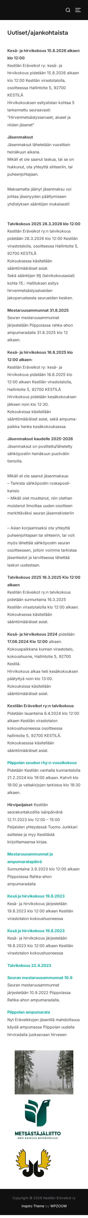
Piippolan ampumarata (28, 1012)
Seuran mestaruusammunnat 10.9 (39, 977)
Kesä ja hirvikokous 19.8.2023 (36, 896)
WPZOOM (58, 1206)
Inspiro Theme (33, 1206)
